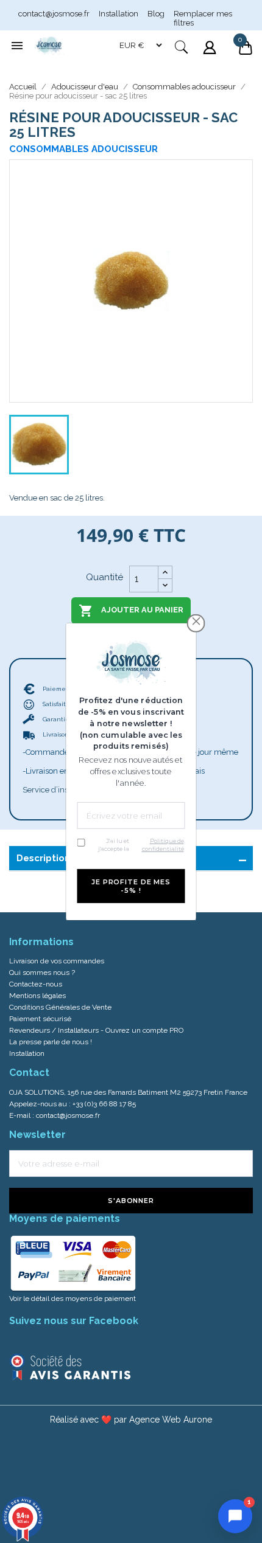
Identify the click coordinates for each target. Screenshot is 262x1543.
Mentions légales (37, 995)
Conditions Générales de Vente (60, 1007)
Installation (118, 13)
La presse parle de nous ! (50, 1042)
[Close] (195, 621)
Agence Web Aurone (170, 1419)
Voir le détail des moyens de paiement (72, 1298)
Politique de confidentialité (163, 844)
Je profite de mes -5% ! (131, 886)
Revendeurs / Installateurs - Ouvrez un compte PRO (96, 1030)
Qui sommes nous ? (42, 972)
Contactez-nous (35, 984)
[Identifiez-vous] (211, 55)
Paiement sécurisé (40, 1018)
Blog (156, 13)
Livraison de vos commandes (56, 961)
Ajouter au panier (131, 610)
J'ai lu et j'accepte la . (141, 844)
